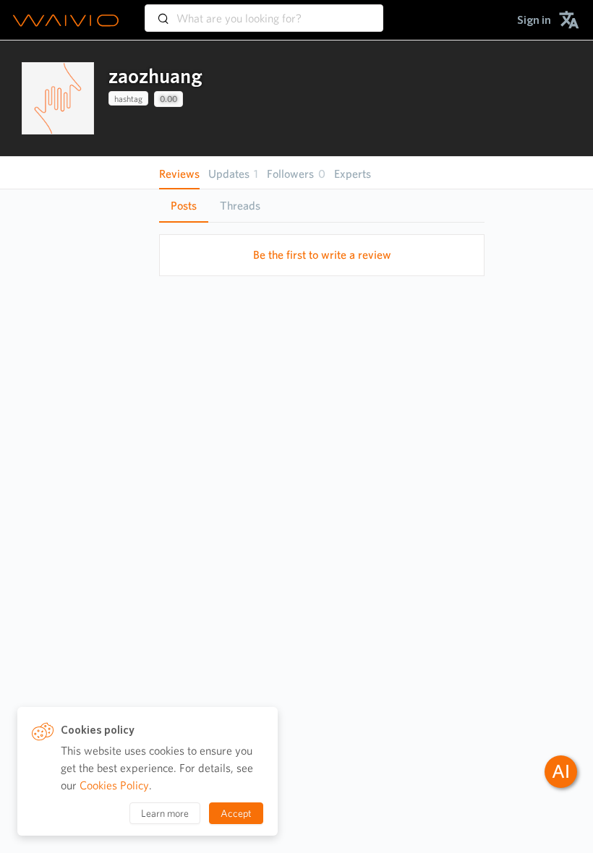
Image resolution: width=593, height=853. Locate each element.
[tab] (183, 206)
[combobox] (264, 11)
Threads (240, 205)
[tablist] (322, 206)
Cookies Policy (114, 785)
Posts (184, 205)
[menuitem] (534, 20)
